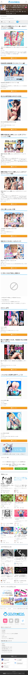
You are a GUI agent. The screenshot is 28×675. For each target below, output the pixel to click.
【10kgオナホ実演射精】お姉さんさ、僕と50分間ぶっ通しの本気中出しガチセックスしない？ (20, 577)
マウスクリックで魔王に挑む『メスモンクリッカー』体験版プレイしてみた (20, 487)
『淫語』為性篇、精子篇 (6, 517)
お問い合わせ (4, 636)
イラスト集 (14, 13)
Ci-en (7, 663)
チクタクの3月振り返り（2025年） (19, 518)
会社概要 (3, 630)
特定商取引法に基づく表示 (7, 647)
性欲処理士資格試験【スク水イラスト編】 (10, 82)
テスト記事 (3, 535)
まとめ (9, 608)
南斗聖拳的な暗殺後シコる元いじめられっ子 (7, 486)
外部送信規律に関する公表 (7, 650)
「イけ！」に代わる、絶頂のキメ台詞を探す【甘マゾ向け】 (20, 559)
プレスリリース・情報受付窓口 (8, 638)
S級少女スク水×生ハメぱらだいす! (8, 260)
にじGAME (20, 659)
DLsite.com (7, 659)
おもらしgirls (4, 327)
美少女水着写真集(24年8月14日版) (8, 122)
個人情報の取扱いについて (7, 648)
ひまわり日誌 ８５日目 (6, 502)
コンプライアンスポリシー (7, 652)
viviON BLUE (20, 663)
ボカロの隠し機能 (5, 400)
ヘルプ (3, 635)
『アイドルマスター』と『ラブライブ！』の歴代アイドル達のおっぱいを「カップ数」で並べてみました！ (7, 577)
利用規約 (3, 631)
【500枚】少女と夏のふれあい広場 (8, 228)
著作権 (3, 643)
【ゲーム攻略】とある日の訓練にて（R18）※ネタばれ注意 (20, 536)
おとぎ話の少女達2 (5, 433)
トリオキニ (7, 667)
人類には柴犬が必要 (18, 502)
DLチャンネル (14, 2)
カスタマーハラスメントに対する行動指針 (10, 633)
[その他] (19, 22)
